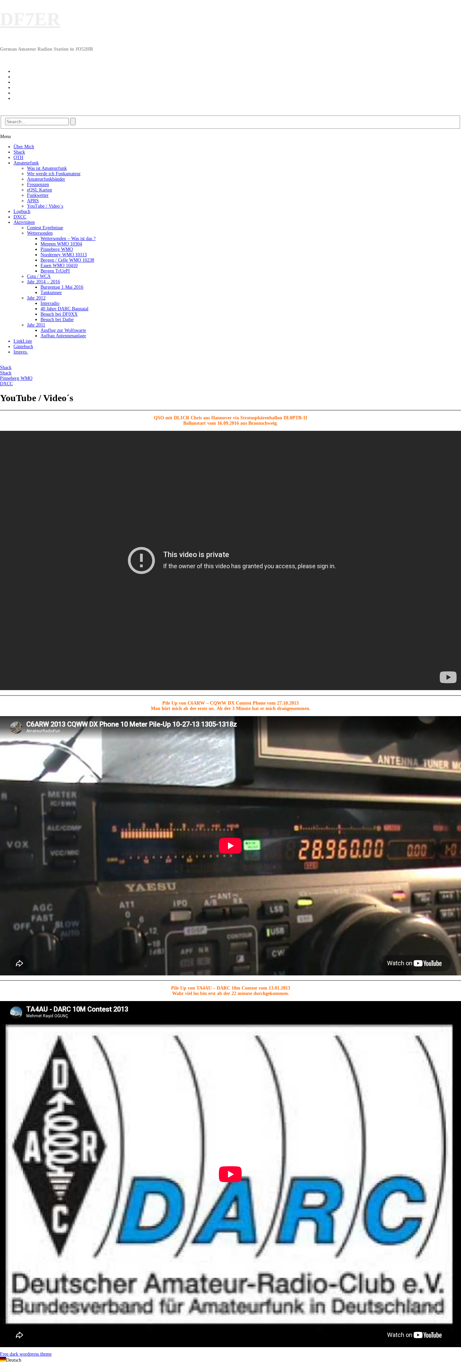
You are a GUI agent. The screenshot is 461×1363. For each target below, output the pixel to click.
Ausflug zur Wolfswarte (63, 330)
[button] (230, 1360)
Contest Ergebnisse (45, 227)
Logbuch (21, 211)
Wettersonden (40, 233)
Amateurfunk (26, 162)
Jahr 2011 (36, 324)
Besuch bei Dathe (57, 319)
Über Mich (23, 146)
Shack (19, 152)
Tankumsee (51, 292)
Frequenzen (38, 184)
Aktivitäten (24, 222)
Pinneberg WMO (56, 249)
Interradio (49, 303)
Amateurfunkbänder (46, 179)
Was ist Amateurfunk (47, 168)
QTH (18, 157)
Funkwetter (38, 195)
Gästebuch (23, 346)
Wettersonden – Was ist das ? (68, 238)
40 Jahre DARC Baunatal (64, 308)
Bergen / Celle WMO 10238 (67, 260)
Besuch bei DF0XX (59, 314)
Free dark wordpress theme (26, 1354)
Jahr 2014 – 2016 (43, 281)
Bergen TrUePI (55, 270)
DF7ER (30, 19)
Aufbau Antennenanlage (63, 335)
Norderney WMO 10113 (63, 254)
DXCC (19, 216)
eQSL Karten (39, 189)
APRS (33, 200)
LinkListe (22, 341)
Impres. (20, 352)
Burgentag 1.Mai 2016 (61, 287)
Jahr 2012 (36, 297)
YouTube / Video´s (45, 206)
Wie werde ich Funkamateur (54, 173)
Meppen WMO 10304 (61, 243)
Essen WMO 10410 (59, 265)
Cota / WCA (39, 276)
